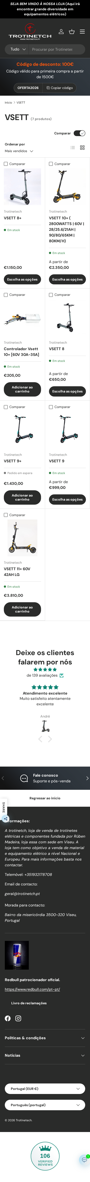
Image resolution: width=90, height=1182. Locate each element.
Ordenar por (15, 144)
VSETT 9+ (12, 461)
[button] (71, 31)
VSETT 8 (56, 348)
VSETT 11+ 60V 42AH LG (17, 571)
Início (8, 102)
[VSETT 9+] (22, 429)
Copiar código (62, 88)
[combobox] (45, 49)
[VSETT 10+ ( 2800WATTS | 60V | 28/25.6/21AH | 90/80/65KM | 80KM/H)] (67, 186)
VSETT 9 (56, 461)
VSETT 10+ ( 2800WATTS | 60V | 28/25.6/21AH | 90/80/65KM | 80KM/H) (66, 229)
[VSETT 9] (67, 429)
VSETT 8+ (12, 218)
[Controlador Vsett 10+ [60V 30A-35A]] (22, 318)
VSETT (21, 102)
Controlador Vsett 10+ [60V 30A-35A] (21, 351)
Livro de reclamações (29, 1003)
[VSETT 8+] (22, 186)
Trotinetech (24, 1120)
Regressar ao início (45, 798)
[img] (45, 670)
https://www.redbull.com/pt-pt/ (32, 989)
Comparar (62, 133)
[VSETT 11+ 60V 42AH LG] (22, 538)
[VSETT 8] (67, 318)
